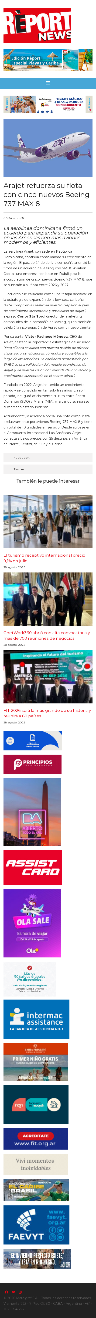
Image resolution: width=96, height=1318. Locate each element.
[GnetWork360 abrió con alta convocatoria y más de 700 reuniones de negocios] (48, 599)
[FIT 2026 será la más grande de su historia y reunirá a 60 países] (48, 676)
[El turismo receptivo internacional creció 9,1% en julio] (48, 521)
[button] (48, 83)
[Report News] (48, 25)
